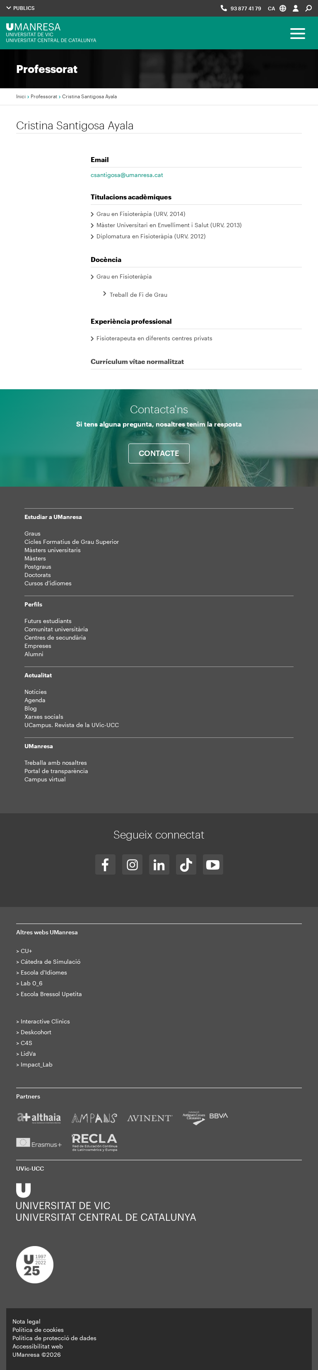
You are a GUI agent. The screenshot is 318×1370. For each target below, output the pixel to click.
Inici (21, 96)
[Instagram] (132, 864)
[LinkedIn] (159, 864)
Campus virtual (45, 779)
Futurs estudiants (48, 620)
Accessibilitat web (37, 1346)
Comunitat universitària (56, 629)
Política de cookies (38, 1329)
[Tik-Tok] (186, 864)
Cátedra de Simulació (50, 961)
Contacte (159, 453)
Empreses (37, 645)
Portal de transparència (56, 770)
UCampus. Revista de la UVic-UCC (71, 724)
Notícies (35, 691)
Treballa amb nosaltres (55, 762)
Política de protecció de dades (54, 1337)
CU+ (26, 950)
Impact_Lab (37, 1064)
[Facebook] (105, 864)
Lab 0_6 (32, 983)
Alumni (33, 653)
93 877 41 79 (246, 8)
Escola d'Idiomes (44, 972)
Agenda (35, 699)
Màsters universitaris (52, 549)
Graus (32, 533)
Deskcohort (36, 1031)
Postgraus (37, 566)
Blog (30, 708)
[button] (277, 8)
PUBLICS (23, 8)
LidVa (28, 1053)
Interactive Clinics (45, 1021)
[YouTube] (213, 864)
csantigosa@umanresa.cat (127, 174)
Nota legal (26, 1321)
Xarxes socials (43, 716)
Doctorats (37, 574)
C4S (26, 1042)
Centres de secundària (55, 637)
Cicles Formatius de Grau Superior (71, 541)
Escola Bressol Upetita (51, 993)
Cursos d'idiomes (48, 583)
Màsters (35, 558)
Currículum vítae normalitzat (137, 361)
